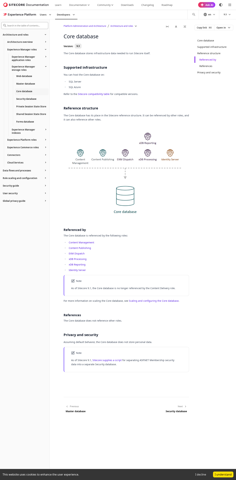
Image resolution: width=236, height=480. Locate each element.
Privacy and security (208, 72)
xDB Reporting (77, 264)
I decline (200, 474)
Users (43, 14)
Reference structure (208, 53)
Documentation (78, 5)
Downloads (127, 5)
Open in (221, 27)
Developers (63, 14)
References (205, 66)
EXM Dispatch (77, 253)
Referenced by (207, 59)
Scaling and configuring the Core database (154, 300)
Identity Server (77, 270)
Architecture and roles (121, 25)
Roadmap (167, 5)
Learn (58, 5)
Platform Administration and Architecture (85, 25)
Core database (205, 40)
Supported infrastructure (211, 47)
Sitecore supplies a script (107, 360)
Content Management (81, 242)
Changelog (147, 5)
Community (104, 5)
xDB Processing (78, 259)
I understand (223, 474)
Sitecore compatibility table (94, 94)
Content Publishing (80, 248)
